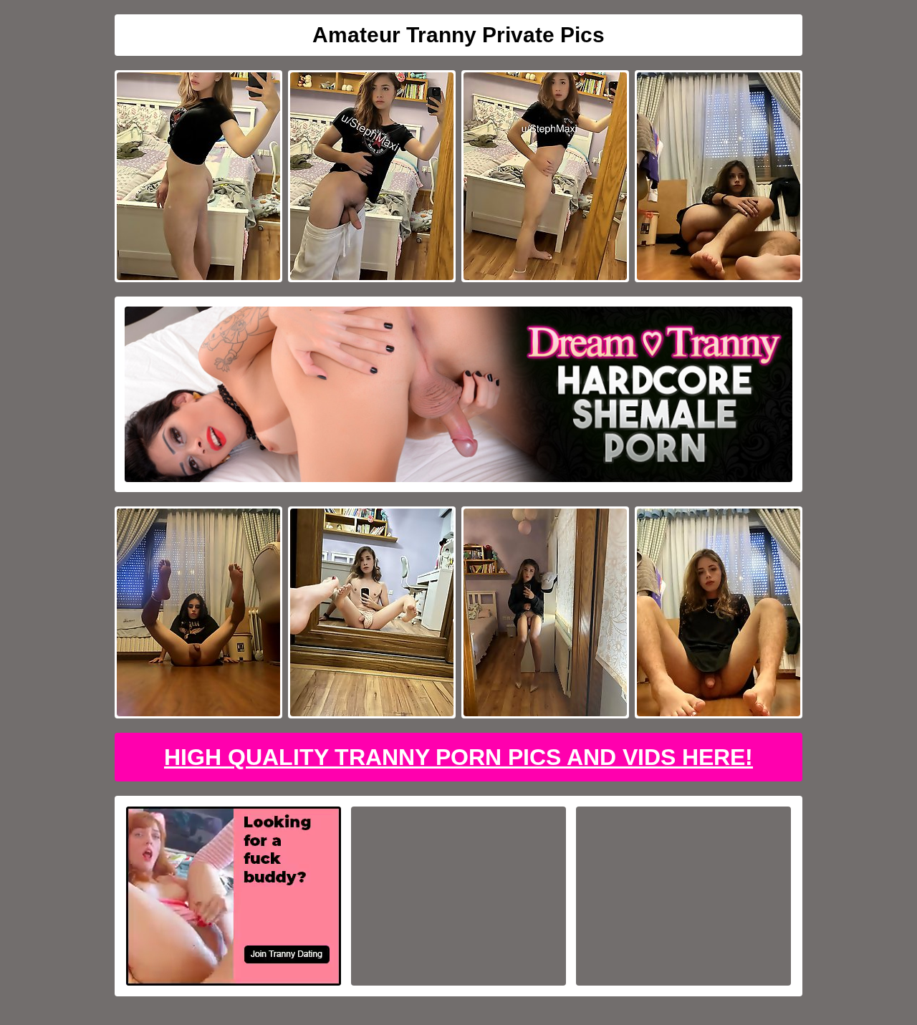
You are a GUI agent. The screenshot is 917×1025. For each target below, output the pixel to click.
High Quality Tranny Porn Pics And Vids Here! (458, 757)
